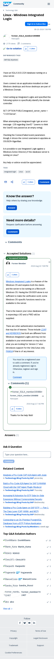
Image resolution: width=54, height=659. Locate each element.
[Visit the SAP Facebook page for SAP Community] (20, 623)
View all (6, 609)
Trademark (13, 645)
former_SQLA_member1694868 (26, 36)
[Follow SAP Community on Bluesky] (25, 623)
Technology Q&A (12, 10)
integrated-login (10, 172)
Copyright (13, 638)
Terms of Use (40, 631)
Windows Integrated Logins (18, 281)
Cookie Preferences (13, 653)
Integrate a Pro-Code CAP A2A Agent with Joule (25, 475)
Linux (21, 172)
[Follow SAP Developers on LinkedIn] (34, 623)
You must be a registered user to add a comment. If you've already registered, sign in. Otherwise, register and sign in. (26, 365)
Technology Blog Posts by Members (22, 527)
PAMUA (9, 351)
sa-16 (28, 172)
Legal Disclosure (40, 638)
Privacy (13, 631)
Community (18, 4)
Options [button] (49, 24)
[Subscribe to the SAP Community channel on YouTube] (29, 623)
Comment (44, 182)
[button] (26, 48)
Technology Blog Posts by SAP (19, 478)
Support (40, 645)
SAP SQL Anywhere (11, 60)
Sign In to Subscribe (36, 24)
